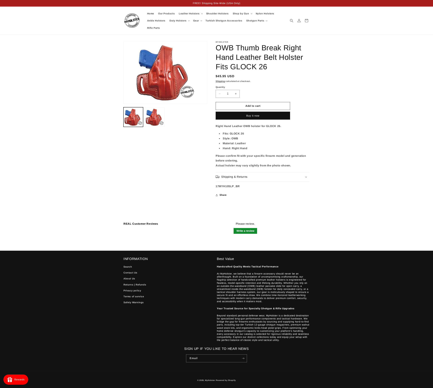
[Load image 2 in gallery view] (154, 117)
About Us (129, 278)
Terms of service (133, 296)
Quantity (220, 87)
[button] (190, 13)
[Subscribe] (243, 358)
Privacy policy (132, 290)
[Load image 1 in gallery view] (133, 117)
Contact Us (130, 272)
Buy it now (252, 115)
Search (127, 266)
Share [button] (223, 195)
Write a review (245, 230)
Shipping (220, 81)
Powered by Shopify (226, 380)
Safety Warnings (133, 302)
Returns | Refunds (134, 284)
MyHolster (210, 380)
